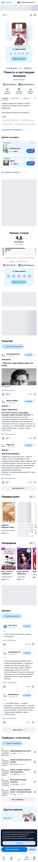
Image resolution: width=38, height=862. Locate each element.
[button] (19, 34)
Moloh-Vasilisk (12, 401)
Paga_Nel (10, 445)
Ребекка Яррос (7, 577)
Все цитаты (17, 730)
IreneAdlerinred (14, 652)
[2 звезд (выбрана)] (11, 68)
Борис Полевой (18, 80)
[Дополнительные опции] (25, 849)
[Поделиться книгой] (34, 15)
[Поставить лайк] (3, 394)
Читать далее (6, 386)
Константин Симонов (9, 530)
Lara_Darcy (12, 625)
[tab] (5, 98)
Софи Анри (21, 577)
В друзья (29, 355)
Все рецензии (18, 488)
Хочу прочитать (12, 849)
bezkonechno (13, 694)
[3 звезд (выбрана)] (13, 68)
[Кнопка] (13, 504)
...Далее (31, 838)
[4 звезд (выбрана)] (15, 68)
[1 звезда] (11, 53)
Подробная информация (12, 130)
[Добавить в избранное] (31, 15)
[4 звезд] (23, 53)
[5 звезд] (27, 53)
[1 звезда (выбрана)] (9, 68)
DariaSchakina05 (13, 354)
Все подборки (18, 800)
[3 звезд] (19, 53)
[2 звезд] (15, 53)
